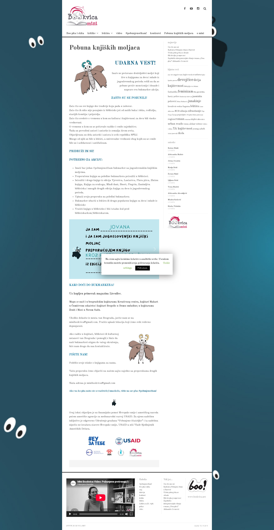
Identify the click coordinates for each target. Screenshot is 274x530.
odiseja (183, 111)
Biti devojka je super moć (176, 55)
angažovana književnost (182, 75)
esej (140, 490)
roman (179, 119)
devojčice (185, 80)
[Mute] (126, 514)
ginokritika (201, 92)
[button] (73, 249)
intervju (189, 96)
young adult (199, 129)
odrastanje (194, 111)
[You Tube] (191, 8)
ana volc (170, 75)
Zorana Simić (173, 174)
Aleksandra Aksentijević (177, 193)
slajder (194, 119)
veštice (199, 124)
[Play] (70, 514)
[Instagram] (198, 8)
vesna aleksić (189, 124)
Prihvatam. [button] (143, 268)
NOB (177, 111)
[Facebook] (185, 8)
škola (181, 133)
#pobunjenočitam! (136, 33)
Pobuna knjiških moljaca (178, 33)
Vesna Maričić (173, 187)
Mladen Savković (174, 200)
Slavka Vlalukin (174, 206)
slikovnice (201, 119)
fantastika (172, 92)
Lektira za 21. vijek (146, 504)
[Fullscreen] (131, 514)
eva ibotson (194, 86)
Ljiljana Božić (173, 180)
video (119, 33)
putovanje (200, 115)
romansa (187, 119)
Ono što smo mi (173, 47)
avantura (196, 75)
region (171, 119)
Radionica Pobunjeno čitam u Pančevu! (181, 50)
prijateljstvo (182, 115)
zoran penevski (173, 133)
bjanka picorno (172, 80)
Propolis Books (191, 115)
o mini (200, 33)
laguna (186, 106)
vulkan (170, 129)
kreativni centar (175, 106)
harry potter (173, 96)
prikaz (141, 506)
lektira (106, 33)
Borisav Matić (173, 148)
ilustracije (183, 96)
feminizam (185, 91)
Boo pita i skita (75, 33)
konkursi (155, 33)
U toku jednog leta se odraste (178, 53)
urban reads (175, 123)
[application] (100, 497)
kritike (91, 33)
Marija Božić (173, 167)
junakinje (194, 101)
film (195, 92)
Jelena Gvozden (174, 161)
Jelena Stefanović (182, 101)
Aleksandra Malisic (175, 154)
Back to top (200, 526)
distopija (187, 86)
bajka (203, 75)
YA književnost (182, 128)
